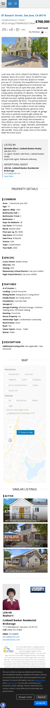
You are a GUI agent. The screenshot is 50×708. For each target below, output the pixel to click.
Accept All (40, 703)
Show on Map (26, 432)
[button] (2, 705)
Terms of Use (11, 683)
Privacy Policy (39, 680)
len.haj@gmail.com (12, 173)
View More (8, 176)
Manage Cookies (25, 697)
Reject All (41, 697)
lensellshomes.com (11, 639)
